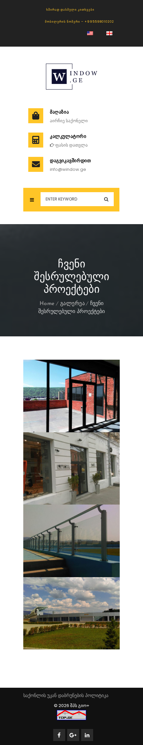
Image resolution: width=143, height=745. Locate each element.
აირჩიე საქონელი (69, 121)
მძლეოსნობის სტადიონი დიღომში (79, 558)
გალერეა (72, 303)
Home (47, 303)
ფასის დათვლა (71, 145)
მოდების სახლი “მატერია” (74, 489)
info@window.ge (68, 169)
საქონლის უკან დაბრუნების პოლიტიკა (65, 695)
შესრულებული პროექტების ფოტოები (79, 413)
